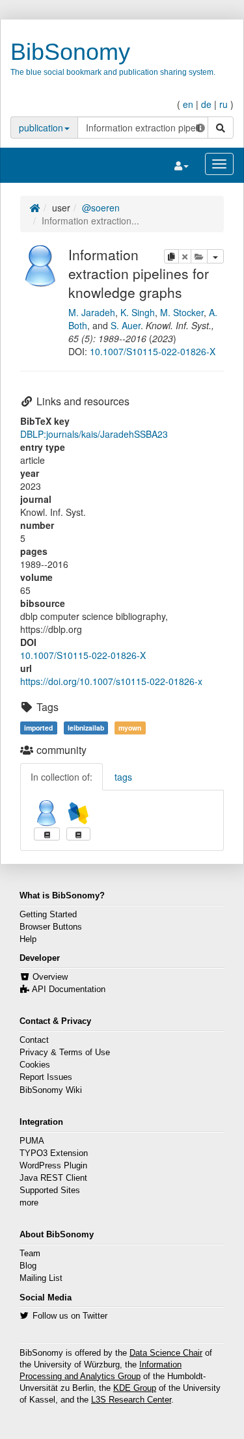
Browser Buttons (51, 927)
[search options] (200, 127)
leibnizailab (86, 728)
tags (123, 776)
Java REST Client (53, 1178)
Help (28, 939)
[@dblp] (78, 813)
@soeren (101, 207)
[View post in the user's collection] (47, 834)
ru (223, 104)
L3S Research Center (131, 1400)
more (29, 1202)
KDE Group (134, 1388)
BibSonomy (70, 51)
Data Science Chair (165, 1353)
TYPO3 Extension (54, 1153)
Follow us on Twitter (70, 1316)
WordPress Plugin (53, 1165)
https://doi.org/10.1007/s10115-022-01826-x (111, 681)
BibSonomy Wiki (51, 1090)
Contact (34, 1040)
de (206, 104)
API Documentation (68, 989)
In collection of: (61, 776)
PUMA (32, 1141)
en (188, 104)
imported (38, 728)
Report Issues (46, 1077)
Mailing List (41, 1278)
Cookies (35, 1064)
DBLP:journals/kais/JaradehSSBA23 (94, 433)
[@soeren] (41, 264)
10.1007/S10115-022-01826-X (152, 351)
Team (30, 1253)
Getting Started (48, 914)
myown (129, 728)
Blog (28, 1266)
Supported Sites (50, 1190)
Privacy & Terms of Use (65, 1052)
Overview (50, 977)
